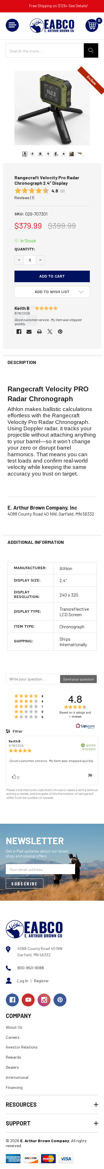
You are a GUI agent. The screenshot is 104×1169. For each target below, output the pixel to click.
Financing (14, 1087)
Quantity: (24, 249)
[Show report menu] (90, 775)
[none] (52, 108)
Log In (22, 980)
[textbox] (33, 679)
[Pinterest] (60, 331)
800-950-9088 (30, 967)
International (17, 1077)
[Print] (39, 331)
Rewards (13, 1057)
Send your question (78, 679)
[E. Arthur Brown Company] (34, 928)
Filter (17, 731)
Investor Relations (22, 1046)
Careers (13, 1037)
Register (41, 980)
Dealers (12, 1067)
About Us (14, 1027)
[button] (52, 292)
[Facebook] (18, 331)
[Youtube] (28, 999)
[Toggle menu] (12, 25)
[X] (49, 331)
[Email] (29, 331)
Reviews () (24, 197)
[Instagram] (44, 999)
